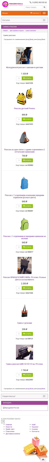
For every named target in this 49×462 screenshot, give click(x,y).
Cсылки (35, 429)
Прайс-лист (10, 429)
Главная (5, 30)
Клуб (33, 424)
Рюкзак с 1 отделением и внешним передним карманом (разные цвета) (24, 196)
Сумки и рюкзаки (31, 30)
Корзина (35, 427)
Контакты (35, 431)
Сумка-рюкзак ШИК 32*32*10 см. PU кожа (24, 364)
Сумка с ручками (24, 323)
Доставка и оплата (13, 434)
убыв (31, 39)
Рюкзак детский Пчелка (24, 108)
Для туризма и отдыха (17, 30)
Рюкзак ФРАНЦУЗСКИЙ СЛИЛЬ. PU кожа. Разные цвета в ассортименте (24, 278)
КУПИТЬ (28, 78)
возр (27, 39)
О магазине (10, 431)
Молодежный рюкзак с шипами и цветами (24, 67)
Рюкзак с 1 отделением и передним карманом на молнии (24, 237)
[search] (44, 7)
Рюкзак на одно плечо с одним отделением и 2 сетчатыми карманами (24, 150)
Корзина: (36, 13)
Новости (9, 427)
